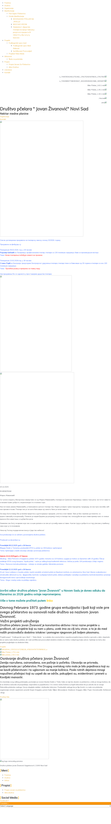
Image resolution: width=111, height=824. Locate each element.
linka (50, 600)
